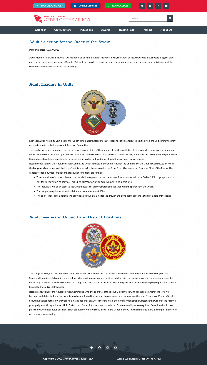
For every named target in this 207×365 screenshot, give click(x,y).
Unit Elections (63, 29)
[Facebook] (150, 6)
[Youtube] (166, 6)
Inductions (86, 29)
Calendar (40, 29)
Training (147, 29)
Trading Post (126, 29)
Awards (105, 29)
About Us (166, 29)
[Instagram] (158, 6)
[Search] (170, 18)
